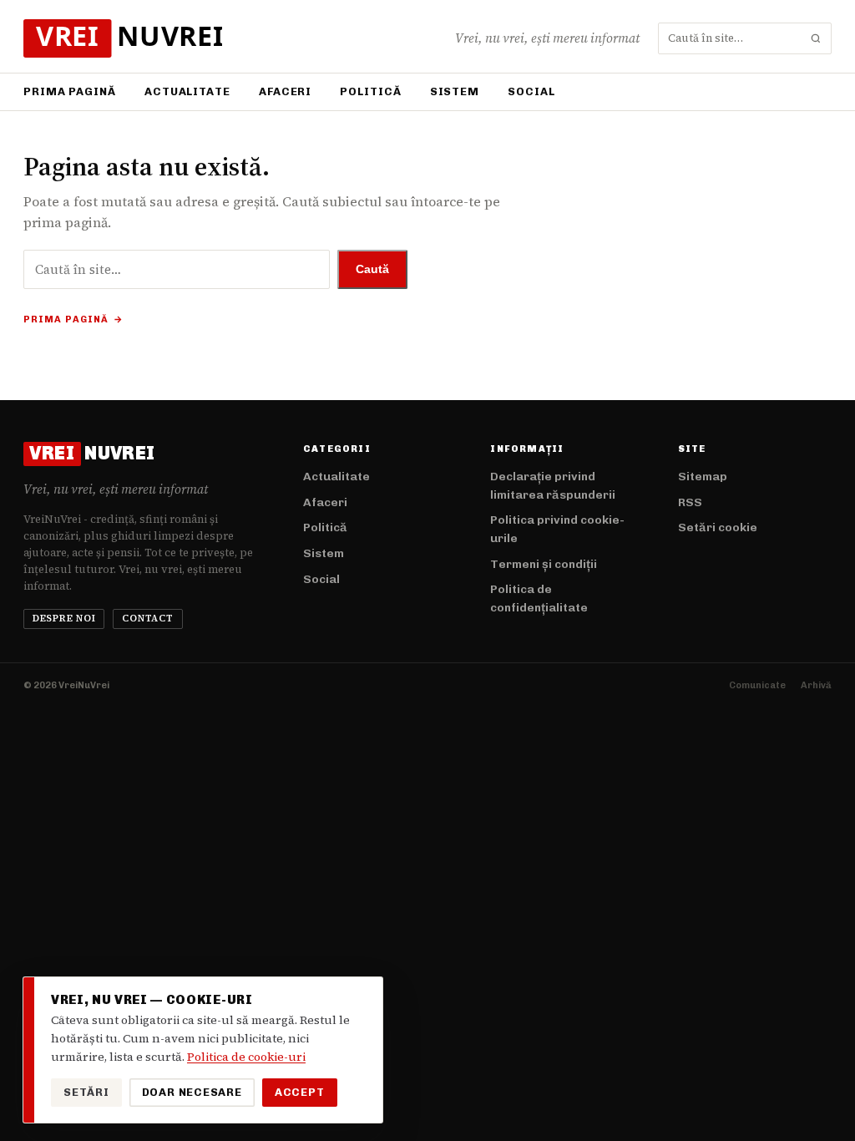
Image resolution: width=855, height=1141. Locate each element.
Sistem (454, 91)
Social (531, 91)
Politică (370, 91)
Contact (147, 618)
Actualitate (187, 91)
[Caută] (816, 38)
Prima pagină (69, 91)
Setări (86, 1092)
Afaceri (285, 91)
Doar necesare (192, 1092)
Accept (300, 1092)
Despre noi (64, 618)
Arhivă (816, 685)
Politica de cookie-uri (246, 1056)
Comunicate (757, 685)
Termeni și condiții (543, 564)
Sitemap (702, 476)
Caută (372, 269)
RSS (690, 502)
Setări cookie (717, 527)
